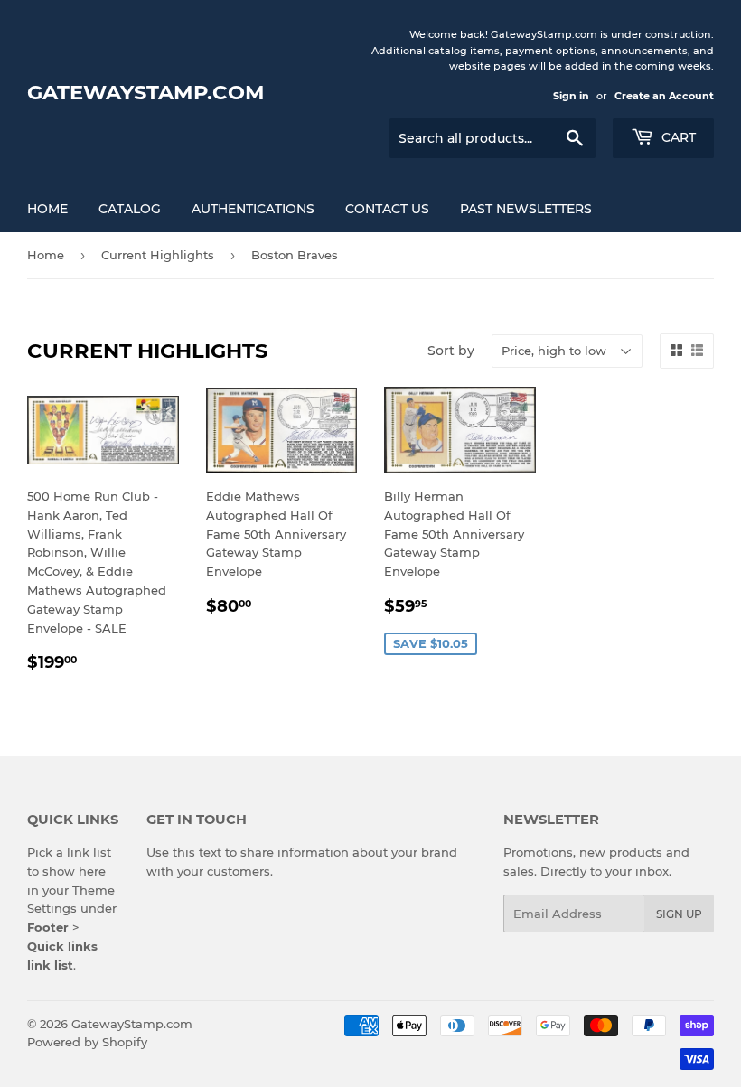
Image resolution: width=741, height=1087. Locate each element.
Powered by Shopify (87, 1042)
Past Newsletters (526, 209)
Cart (677, 137)
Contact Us (387, 209)
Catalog (129, 209)
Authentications (253, 209)
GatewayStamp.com (146, 92)
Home (47, 209)
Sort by (450, 350)
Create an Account (664, 95)
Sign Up (679, 914)
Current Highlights (157, 255)
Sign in (571, 95)
